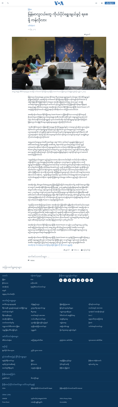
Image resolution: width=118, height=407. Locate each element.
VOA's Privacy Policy (66, 398)
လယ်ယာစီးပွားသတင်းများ (38, 319)
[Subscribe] (91, 280)
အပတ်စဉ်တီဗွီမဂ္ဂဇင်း (8, 368)
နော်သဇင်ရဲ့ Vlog (93, 364)
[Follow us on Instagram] (74, 280)
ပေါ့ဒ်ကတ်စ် (34, 283)
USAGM (4, 398)
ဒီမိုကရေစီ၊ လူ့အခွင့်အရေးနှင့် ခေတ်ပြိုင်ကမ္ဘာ (14, 308)
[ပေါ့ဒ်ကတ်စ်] (87, 280)
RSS (32, 279)
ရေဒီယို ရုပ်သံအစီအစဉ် (8, 364)
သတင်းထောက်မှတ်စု (8, 322)
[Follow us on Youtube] (69, 280)
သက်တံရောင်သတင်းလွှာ (95, 326)
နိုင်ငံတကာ (5, 283)
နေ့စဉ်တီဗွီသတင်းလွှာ (8, 360)
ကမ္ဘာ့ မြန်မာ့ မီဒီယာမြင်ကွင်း (9, 330)
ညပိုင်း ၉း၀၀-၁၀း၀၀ (36, 350)
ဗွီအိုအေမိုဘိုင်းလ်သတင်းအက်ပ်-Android (71, 388)
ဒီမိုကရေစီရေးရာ (7, 315)
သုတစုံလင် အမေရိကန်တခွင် (96, 311)
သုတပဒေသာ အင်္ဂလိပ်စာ (95, 340)
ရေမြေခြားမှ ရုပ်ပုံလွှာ (65, 360)
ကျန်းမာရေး (63, 322)
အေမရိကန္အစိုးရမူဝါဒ (36, 402)
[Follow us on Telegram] (78, 280)
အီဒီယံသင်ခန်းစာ (7, 340)
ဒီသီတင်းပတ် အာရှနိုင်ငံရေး (67, 315)
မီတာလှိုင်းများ (35, 378)
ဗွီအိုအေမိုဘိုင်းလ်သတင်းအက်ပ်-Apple (41, 388)
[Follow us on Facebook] (61, 280)
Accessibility (63, 402)
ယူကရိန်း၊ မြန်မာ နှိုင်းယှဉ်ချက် (39, 322)
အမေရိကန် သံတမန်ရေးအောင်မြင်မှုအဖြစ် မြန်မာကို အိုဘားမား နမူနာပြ (50, 245)
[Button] (87, 34)
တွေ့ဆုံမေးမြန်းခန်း (36, 368)
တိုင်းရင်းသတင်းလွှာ (94, 304)
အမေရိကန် (5, 287)
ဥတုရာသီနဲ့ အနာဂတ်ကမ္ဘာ (38, 308)
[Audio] (96, 3)
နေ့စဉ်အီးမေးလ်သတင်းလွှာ (38, 287)
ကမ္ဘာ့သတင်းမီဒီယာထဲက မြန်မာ (11, 326)
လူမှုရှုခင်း (33, 330)
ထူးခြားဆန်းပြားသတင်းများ (38, 326)
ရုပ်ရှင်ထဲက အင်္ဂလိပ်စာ (66, 340)
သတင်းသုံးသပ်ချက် (7, 311)
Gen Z (90, 315)
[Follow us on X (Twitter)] (65, 280)
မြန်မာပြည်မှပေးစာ (65, 304)
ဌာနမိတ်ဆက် (6, 378)
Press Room (5, 402)
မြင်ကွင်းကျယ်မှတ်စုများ (66, 308)
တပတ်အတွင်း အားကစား (38, 315)
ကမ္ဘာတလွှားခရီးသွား (65, 311)
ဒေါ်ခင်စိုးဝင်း (31, 25)
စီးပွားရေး (33, 311)
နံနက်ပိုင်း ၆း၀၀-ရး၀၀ (8, 350)
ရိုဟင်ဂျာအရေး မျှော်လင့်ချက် (68, 330)
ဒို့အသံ (90, 322)
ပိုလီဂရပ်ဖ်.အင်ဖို (64, 364)
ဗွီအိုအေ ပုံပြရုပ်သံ (65, 368)
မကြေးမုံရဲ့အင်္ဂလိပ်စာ (37, 340)
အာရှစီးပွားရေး (64, 319)
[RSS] (82, 280)
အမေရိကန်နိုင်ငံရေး (7, 319)
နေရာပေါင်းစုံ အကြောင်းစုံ (95, 319)
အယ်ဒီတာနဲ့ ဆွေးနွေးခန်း (9, 304)
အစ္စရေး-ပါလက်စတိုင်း (8, 294)
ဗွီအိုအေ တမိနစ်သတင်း (94, 360)
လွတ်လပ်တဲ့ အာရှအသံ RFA (39, 398)
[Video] (102, 3)
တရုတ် (4, 290)
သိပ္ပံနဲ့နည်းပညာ (35, 304)
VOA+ (4, 388)
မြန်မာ (30, 9)
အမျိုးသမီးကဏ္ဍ (64, 326)
